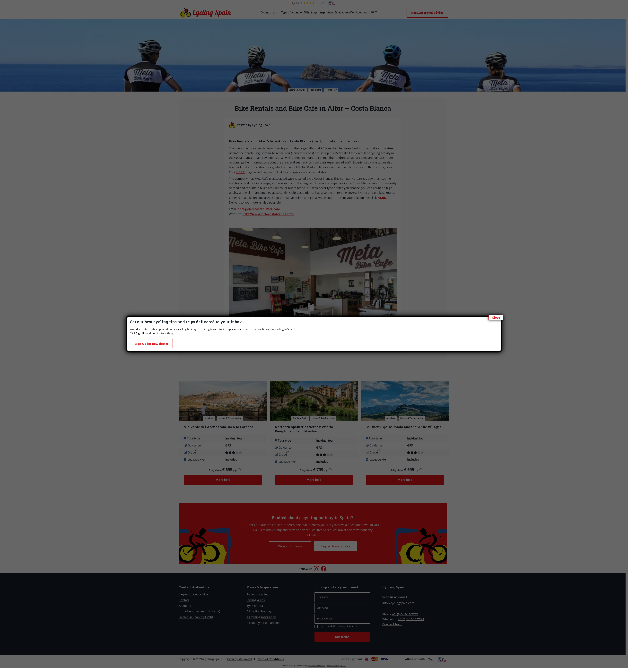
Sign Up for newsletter (151, 344)
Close (496, 317)
